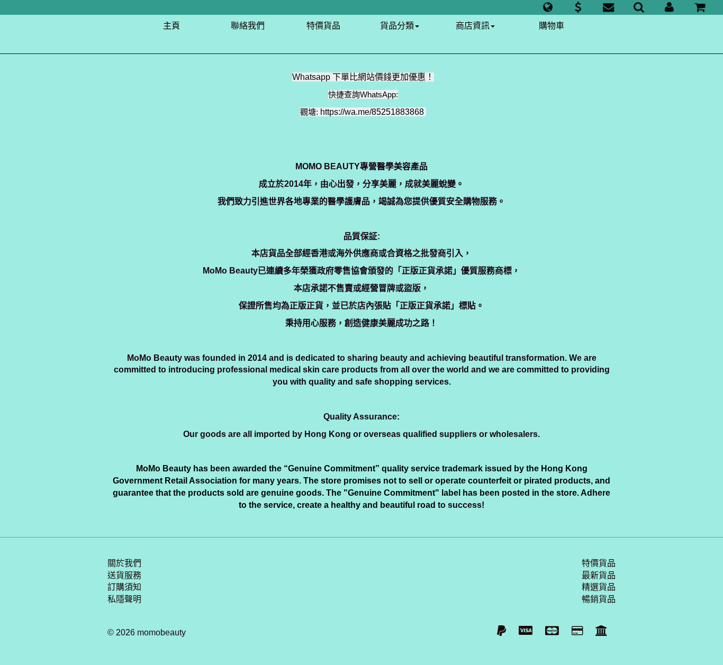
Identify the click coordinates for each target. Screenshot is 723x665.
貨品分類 (397, 25)
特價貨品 (323, 25)
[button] (547, 7)
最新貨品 (599, 575)
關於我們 (124, 563)
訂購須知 (124, 586)
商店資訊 (473, 25)
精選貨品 (599, 586)
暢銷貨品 (599, 599)
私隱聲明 (124, 599)
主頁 (171, 25)
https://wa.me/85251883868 (372, 111)
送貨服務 (124, 575)
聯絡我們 (248, 25)
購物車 (551, 25)
